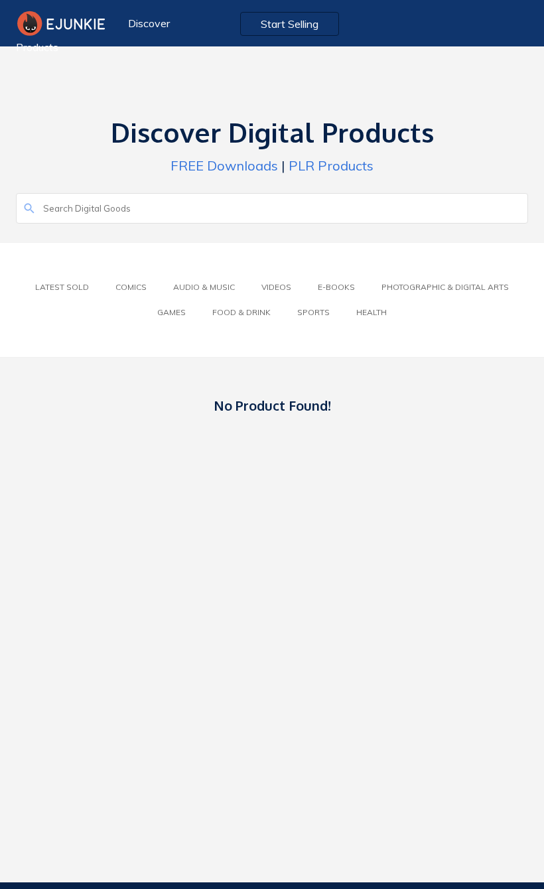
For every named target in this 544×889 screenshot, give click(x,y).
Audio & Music (204, 287)
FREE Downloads (224, 165)
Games (171, 312)
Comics (131, 287)
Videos (276, 287)
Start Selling (289, 24)
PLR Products (331, 165)
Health (371, 312)
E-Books (336, 287)
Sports (313, 312)
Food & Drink (241, 312)
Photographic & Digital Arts (445, 287)
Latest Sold (62, 287)
